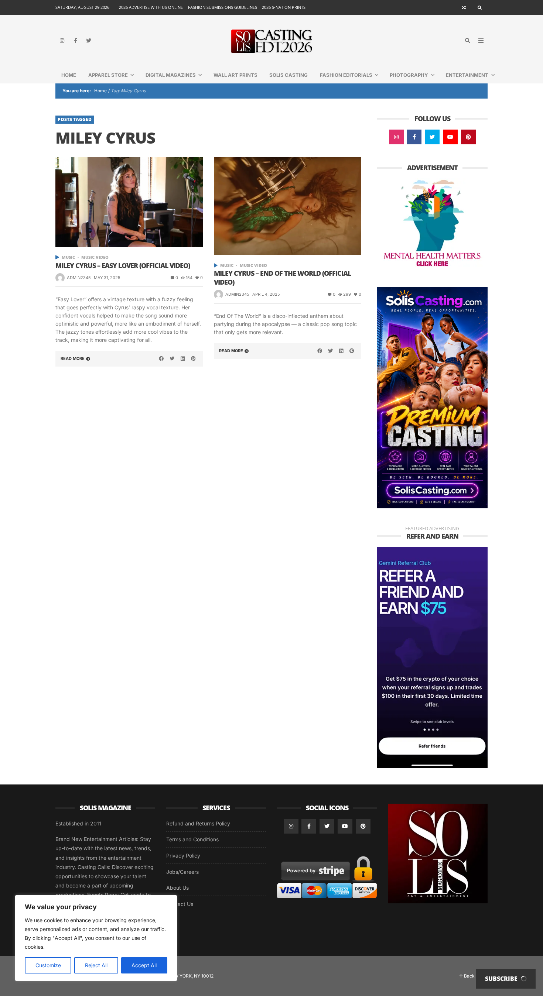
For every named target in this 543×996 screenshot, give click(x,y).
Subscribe (502, 979)
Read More (73, 358)
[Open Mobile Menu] (481, 40)
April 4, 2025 (266, 294)
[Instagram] (62, 40)
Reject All (96, 965)
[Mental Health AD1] (432, 224)
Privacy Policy (183, 855)
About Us (177, 888)
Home (68, 75)
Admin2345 (79, 277)
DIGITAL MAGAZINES (171, 75)
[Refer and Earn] (432, 657)
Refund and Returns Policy (198, 823)
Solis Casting (288, 75)
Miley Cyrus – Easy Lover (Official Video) (122, 265)
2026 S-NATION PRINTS (283, 7)
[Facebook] (75, 40)
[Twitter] (88, 40)
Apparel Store (108, 75)
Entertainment (467, 75)
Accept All (144, 965)
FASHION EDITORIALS (346, 75)
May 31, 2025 (107, 277)
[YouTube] (450, 137)
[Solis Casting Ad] (432, 397)
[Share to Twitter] (172, 358)
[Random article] (464, 7)
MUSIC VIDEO (95, 257)
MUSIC (68, 257)
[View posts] (57, 257)
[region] (96, 938)
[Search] (480, 7)
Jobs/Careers (182, 872)
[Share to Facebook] (161, 358)
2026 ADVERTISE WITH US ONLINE (151, 7)
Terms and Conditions (192, 839)
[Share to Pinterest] (193, 358)
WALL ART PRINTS (235, 75)
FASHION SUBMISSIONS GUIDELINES (222, 7)
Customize (48, 965)
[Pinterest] (468, 137)
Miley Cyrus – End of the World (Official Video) (282, 277)
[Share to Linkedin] (182, 358)
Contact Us (179, 904)
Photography (409, 75)
